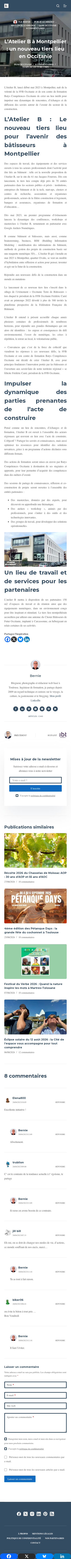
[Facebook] (7, 639)
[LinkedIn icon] (22, 708)
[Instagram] (32, 1514)
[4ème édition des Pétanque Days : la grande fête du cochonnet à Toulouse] (35, 906)
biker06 (18, 1299)
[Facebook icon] (15, 708)
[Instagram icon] (42, 708)
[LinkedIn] (39, 1514)
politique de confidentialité (43, 795)
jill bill (17, 1231)
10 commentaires (26, 881)
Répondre (60, 1102)
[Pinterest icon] (48, 708)
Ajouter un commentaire (20, 1417)
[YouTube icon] (55, 708)
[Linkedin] (27, 639)
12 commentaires (26, 1052)
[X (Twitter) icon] (35, 708)
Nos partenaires (54, 1538)
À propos (23, 1533)
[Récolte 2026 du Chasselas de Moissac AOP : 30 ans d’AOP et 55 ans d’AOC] (35, 850)
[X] (14, 639)
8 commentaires (35, 28)
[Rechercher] (57, 5)
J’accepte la (37, 795)
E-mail (11, 1395)
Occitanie (50, 25)
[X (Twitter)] (25, 1514)
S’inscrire (35, 788)
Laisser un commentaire (20, 1479)
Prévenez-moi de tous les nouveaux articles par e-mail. (37, 1469)
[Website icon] (28, 708)
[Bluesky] (20, 639)
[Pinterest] (45, 1514)
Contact (35, 1543)
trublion (18, 1162)
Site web (11, 1405)
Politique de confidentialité (24, 1538)
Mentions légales (42, 1533)
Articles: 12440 (35, 716)
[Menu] (65, 5)
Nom (10, 1384)
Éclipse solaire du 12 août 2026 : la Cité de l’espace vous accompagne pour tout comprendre (34, 1043)
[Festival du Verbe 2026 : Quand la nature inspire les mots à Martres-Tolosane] (35, 961)
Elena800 (19, 1098)
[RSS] (52, 1514)
